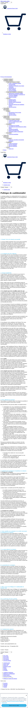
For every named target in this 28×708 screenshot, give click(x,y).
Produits (8, 111)
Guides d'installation (13, 143)
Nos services (6, 658)
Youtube (5, 686)
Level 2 (8, 147)
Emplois (5, 669)
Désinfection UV (12, 88)
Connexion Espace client (12, 8)
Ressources (9, 132)
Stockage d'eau (12, 113)
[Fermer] (26, 695)
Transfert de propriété (13, 129)
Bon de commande (13, 144)
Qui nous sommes (7, 660)
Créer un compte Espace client (15, 121)
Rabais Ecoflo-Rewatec (14, 130)
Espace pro (6, 135)
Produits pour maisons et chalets (13, 82)
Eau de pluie (6, 108)
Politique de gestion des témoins (10, 678)
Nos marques (6, 659)
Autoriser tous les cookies (14, 705)
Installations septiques (8, 79)
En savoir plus (12, 122)
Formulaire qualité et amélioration (16, 131)
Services (8, 98)
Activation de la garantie (14, 125)
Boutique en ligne (7, 666)
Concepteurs (9, 138)
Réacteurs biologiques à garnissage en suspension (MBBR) (17, 95)
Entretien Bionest (12, 100)
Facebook (5, 683)
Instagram (5, 684)
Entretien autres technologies (15, 102)
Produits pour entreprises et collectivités (14, 92)
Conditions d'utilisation (8, 672)
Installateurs (9, 142)
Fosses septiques (12, 89)
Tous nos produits (12, 90)
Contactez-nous (6, 184)
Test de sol (11, 103)
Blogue (4, 150)
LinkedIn (5, 685)
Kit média (5, 670)
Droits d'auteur (6, 674)
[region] (14, 701)
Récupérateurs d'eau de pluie (15, 112)
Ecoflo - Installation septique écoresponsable (15, 84)
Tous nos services (12, 107)
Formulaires (9, 124)
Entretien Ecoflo (12, 99)
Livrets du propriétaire (13, 134)
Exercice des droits (7, 676)
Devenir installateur (13, 146)
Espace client (6, 116)
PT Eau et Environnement (6, 76)
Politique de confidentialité (9, 673)
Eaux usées (5, 655)
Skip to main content (5, 1)
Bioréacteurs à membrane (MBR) (16, 93)
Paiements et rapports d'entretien (13, 119)
